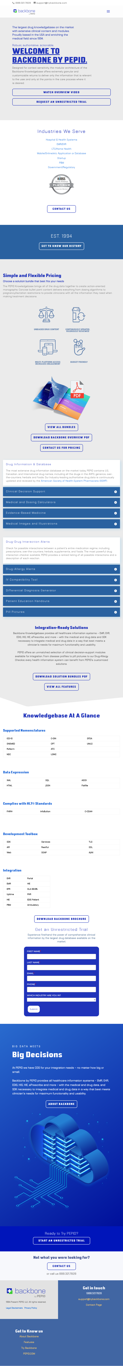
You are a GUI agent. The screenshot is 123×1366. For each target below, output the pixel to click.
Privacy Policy (30, 1308)
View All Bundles (62, 427)
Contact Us (61, 208)
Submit (34, 1009)
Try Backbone (29, 1348)
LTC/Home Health (61, 149)
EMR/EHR (61, 144)
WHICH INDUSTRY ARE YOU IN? (44, 995)
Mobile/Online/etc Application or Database (61, 153)
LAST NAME (33, 962)
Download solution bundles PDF (61, 676)
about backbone (61, 1104)
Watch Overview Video (61, 92)
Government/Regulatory (61, 167)
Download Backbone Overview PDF (61, 437)
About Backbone (29, 1336)
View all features (61, 686)
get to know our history (62, 246)
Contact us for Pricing (61, 447)
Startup (61, 158)
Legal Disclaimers (14, 1308)
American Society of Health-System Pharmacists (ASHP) (74, 481)
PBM (61, 162)
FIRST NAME (34, 951)
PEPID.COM (29, 1353)
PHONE (31, 984)
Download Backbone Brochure (61, 919)
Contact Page (94, 1305)
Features (29, 1342)
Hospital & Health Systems (61, 139)
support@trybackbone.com (94, 1299)
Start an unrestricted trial (61, 1240)
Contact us (61, 1266)
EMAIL (30, 973)
